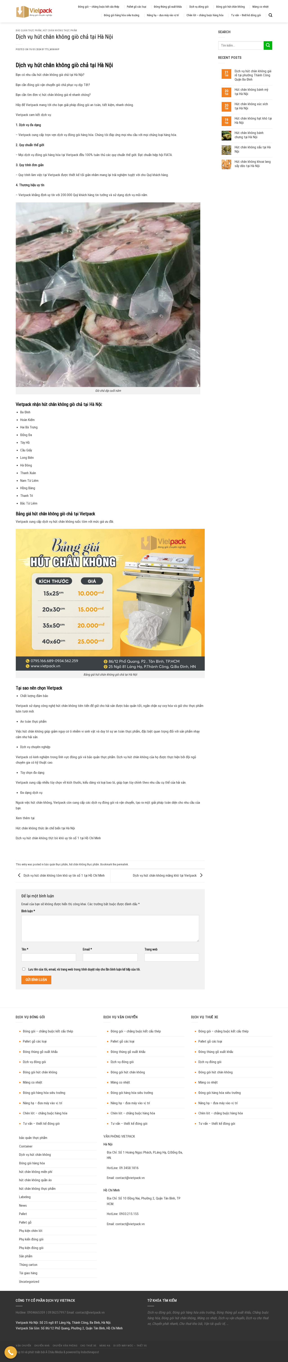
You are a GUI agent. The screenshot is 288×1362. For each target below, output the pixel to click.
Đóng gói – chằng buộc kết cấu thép (98, 6)
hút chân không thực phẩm (60, 30)
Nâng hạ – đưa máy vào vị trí (163, 15)
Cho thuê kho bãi (190, 1324)
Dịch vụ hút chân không (35, 1155)
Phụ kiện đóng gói (31, 1248)
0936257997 (56, 1312)
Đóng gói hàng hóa (32, 1163)
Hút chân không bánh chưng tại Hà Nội (249, 135)
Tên (24, 949)
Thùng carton (28, 1265)
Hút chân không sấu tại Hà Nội (253, 149)
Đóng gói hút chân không (230, 6)
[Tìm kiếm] (270, 15)
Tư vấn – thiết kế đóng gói (246, 15)
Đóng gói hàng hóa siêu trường (121, 15)
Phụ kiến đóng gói (31, 1239)
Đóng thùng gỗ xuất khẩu (168, 6)
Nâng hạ (104, 1345)
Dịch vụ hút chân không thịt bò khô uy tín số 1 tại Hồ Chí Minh (58, 838)
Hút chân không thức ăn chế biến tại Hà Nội (45, 828)
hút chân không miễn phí (35, 1172)
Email (87, 949)
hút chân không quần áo (35, 1180)
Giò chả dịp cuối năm (108, 390)
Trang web (151, 949)
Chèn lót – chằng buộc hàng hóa (205, 15)
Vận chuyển (23, 1345)
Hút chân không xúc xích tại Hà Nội (251, 106)
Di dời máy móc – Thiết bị (130, 1345)
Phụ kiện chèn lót (31, 1231)
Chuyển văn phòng (65, 1345)
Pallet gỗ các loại (136, 6)
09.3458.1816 (129, 1168)
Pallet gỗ (25, 1222)
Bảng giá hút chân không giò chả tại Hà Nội (110, 674)
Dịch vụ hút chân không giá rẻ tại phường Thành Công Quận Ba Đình (253, 75)
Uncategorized (29, 1282)
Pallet (23, 1214)
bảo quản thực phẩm (29, 30)
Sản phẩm (25, 1256)
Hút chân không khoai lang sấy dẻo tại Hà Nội (253, 164)
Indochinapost (90, 1352)
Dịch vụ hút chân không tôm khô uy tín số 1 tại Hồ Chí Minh (64, 875)
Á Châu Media (54, 1352)
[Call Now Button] (10, 1352)
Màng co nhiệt (260, 6)
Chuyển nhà (42, 1345)
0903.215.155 (129, 1214)
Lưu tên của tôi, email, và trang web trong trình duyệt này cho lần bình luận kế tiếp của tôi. (84, 969)
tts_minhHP (52, 49)
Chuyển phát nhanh (165, 1324)
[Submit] (268, 45)
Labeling (25, 1197)
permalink (122, 864)
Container (25, 1146)
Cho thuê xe (88, 1345)
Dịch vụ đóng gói (199, 6)
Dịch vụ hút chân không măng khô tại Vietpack (165, 875)
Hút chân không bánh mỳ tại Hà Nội (251, 92)
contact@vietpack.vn (130, 1178)
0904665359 (36, 1312)
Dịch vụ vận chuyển (231, 1318)
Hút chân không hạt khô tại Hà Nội (253, 120)
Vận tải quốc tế (214, 1324)
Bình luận (28, 911)
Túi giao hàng (28, 1273)
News (23, 1206)
